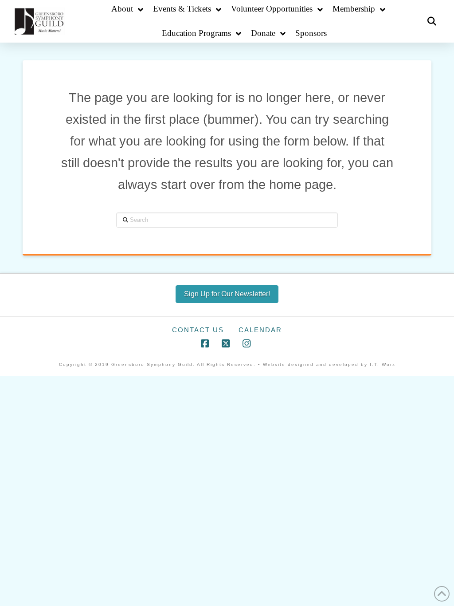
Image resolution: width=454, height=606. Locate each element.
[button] (432, 21)
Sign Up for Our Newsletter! (227, 294)
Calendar (260, 330)
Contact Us (198, 330)
